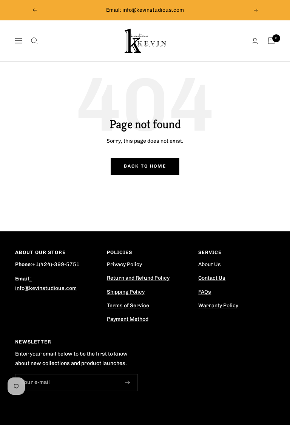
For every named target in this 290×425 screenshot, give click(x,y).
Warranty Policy (218, 305)
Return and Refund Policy (138, 278)
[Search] (34, 40)
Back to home (145, 166)
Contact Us (211, 278)
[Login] (254, 41)
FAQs (204, 292)
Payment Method (127, 319)
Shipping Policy (126, 292)
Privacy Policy (124, 264)
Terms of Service (128, 305)
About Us (209, 264)
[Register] (127, 382)
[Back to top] (257, 379)
